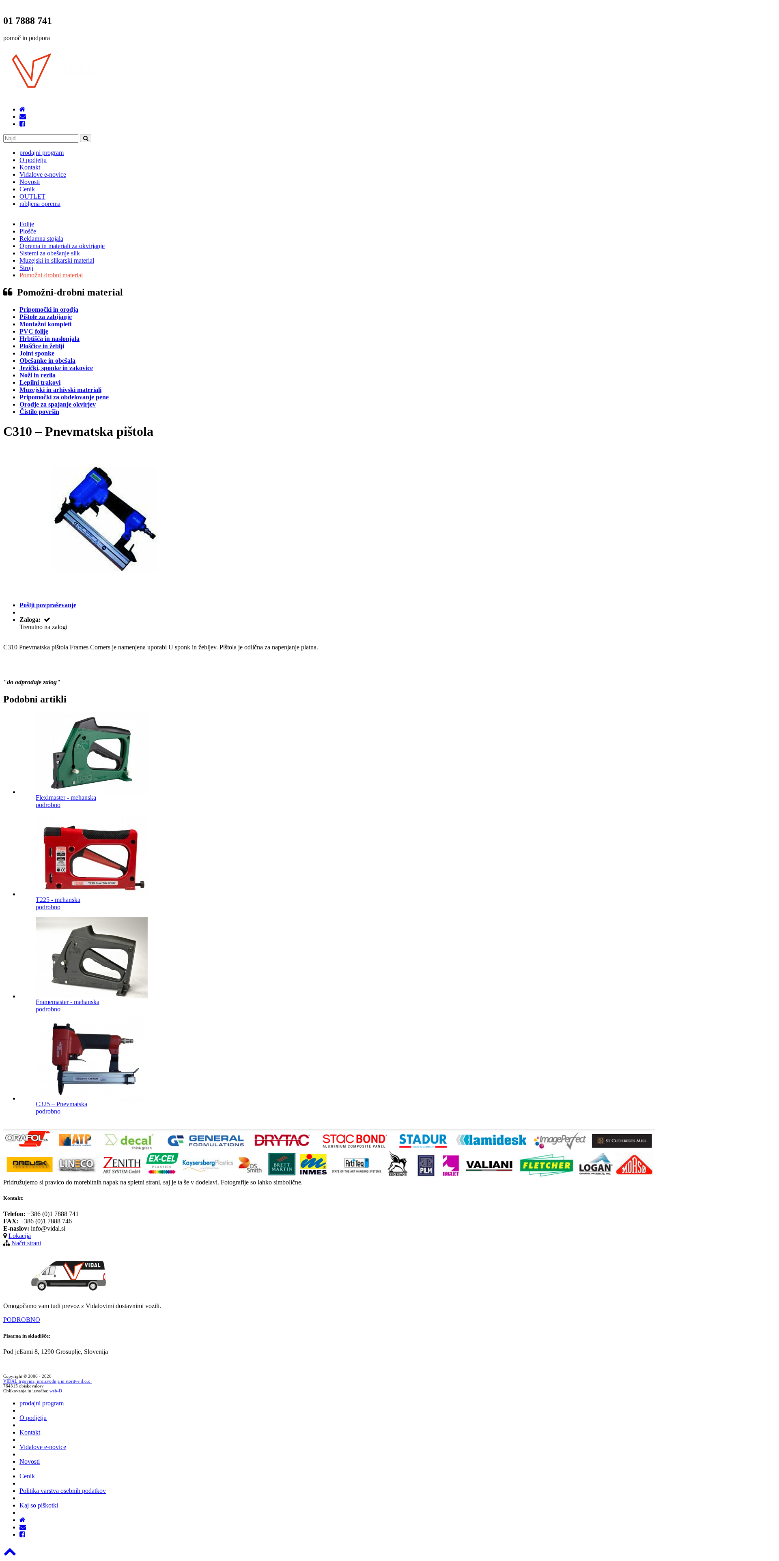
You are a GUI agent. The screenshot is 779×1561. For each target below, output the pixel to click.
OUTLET (32, 196)
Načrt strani (26, 1243)
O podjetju (33, 159)
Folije (26, 224)
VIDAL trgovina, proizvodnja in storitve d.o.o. (47, 1381)
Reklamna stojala (41, 238)
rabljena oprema (39, 203)
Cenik (27, 189)
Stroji (26, 267)
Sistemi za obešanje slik (49, 253)
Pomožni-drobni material (51, 275)
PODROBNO (21, 1319)
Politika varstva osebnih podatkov (62, 1490)
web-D (55, 1390)
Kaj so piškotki (38, 1505)
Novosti (29, 181)
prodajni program (41, 152)
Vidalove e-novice (42, 174)
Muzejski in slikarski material (56, 260)
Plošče (27, 231)
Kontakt (29, 167)
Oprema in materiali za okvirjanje (62, 245)
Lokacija (20, 1235)
